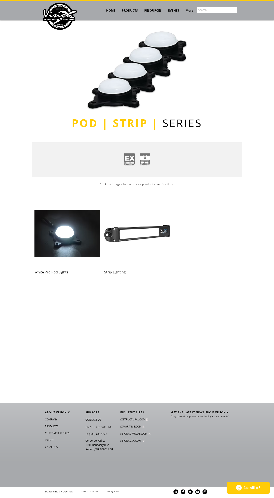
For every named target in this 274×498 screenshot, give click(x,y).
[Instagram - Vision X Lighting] (205, 491)
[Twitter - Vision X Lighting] (190, 491)
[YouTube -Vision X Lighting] (197, 491)
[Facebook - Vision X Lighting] (183, 491)
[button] (153, 10)
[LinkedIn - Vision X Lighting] (175, 491)
